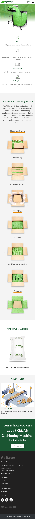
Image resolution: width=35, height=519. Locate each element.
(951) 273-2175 (8, 473)
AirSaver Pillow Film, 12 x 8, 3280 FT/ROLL (17, 368)
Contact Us (17, 446)
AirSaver (10, 408)
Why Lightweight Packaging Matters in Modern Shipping (16, 412)
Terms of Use (4, 486)
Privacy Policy (4, 483)
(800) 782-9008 (10, 470)
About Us (3, 480)
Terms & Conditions (6, 488)
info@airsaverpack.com (6, 468)
